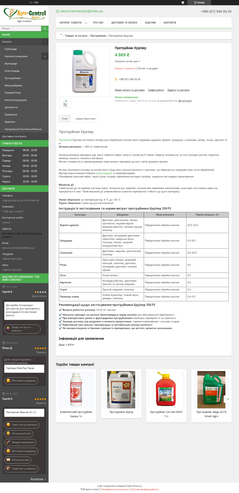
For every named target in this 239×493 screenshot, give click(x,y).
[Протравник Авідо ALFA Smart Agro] (211, 389)
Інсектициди (12, 70)
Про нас (98, 22)
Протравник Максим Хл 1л (21, 412)
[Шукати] (45, 28)
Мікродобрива (13, 85)
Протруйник (65, 140)
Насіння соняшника (16, 56)
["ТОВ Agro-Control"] (24, 14)
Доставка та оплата (14, 136)
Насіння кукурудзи (16, 100)
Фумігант (10, 121)
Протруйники (13, 78)
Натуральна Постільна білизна (23, 129)
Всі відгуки (37, 478)
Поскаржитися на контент (115, 489)
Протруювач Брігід (121, 412)
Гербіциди (11, 49)
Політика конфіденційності (144, 489)
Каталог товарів (71, 22)
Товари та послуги (76, 35)
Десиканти (11, 107)
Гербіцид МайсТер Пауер (20, 368)
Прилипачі (11, 114)
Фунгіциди (11, 63)
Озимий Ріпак (13, 92)
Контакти (170, 22)
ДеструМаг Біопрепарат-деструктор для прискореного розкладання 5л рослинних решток (23, 310)
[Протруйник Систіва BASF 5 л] (166, 389)
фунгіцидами (105, 173)
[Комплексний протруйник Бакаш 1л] (76, 389)
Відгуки (150, 22)
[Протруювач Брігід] (121, 389)
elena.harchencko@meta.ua (18, 247)
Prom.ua (137, 486)
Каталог (7, 41)
